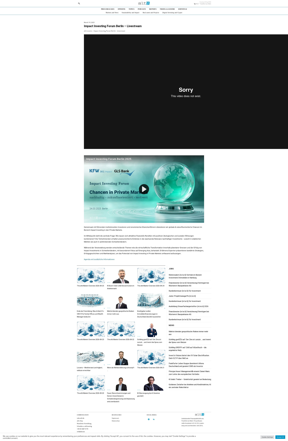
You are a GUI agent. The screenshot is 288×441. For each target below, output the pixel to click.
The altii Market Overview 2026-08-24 (150, 286)
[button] (79, 3)
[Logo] (144, 3)
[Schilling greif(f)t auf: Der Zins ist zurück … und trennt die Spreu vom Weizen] (151, 329)
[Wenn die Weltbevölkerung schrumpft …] (121, 357)
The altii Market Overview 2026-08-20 (90, 393)
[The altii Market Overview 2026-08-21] (151, 357)
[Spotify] (149, 419)
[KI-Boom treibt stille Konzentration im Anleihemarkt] (121, 275)
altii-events (88, 31)
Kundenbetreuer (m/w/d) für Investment (185, 291)
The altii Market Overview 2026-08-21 (150, 368)
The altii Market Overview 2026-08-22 (120, 339)
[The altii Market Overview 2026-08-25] (91, 275)
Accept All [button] (280, 437)
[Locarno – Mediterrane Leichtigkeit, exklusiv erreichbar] (91, 357)
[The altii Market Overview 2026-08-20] (91, 383)
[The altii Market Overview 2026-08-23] (91, 329)
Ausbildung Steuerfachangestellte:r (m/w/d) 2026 (188, 306)
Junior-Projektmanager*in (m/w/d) (182, 296)
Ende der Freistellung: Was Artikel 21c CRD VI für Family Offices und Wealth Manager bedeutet (90, 314)
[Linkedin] (154, 419)
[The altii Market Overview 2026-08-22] (121, 329)
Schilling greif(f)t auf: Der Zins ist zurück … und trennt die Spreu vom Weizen (149, 342)
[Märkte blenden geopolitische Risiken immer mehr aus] (121, 301)
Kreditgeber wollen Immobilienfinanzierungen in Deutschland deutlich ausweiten (149, 314)
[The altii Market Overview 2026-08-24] (151, 275)
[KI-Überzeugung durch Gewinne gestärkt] (151, 383)
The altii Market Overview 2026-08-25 (90, 286)
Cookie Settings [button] (267, 437)
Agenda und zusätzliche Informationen (99, 259)
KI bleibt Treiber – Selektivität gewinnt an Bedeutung (190, 379)
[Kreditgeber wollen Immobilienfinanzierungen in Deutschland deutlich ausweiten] (151, 301)
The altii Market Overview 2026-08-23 (90, 339)
